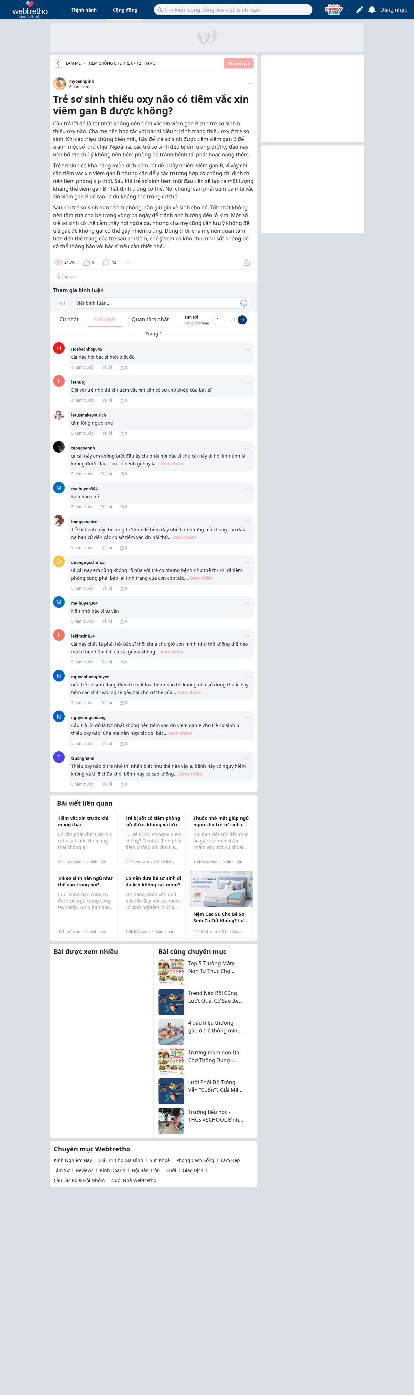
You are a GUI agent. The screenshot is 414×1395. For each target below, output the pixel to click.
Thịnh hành (84, 10)
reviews (84, 1170)
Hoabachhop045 (86, 349)
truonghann (82, 758)
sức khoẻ (160, 1160)
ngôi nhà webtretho (133, 1180)
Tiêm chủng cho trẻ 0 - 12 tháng (122, 63)
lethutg (78, 382)
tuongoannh (83, 448)
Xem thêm (172, 463)
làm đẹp (230, 1160)
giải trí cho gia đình (120, 1160)
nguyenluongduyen (90, 677)
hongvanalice (84, 521)
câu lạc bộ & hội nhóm (79, 1180)
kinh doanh (112, 1170)
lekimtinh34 (83, 636)
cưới (171, 1170)
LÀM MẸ (73, 63)
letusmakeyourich (88, 415)
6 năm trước (82, 784)
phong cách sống (195, 1160)
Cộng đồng (125, 10)
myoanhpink (81, 81)
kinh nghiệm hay (73, 1160)
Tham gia (238, 63)
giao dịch (193, 1170)
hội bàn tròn (146, 1170)
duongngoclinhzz (88, 562)
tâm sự (62, 1170)
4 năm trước (82, 367)
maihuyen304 (84, 488)
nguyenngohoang (88, 717)
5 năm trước (82, 433)
